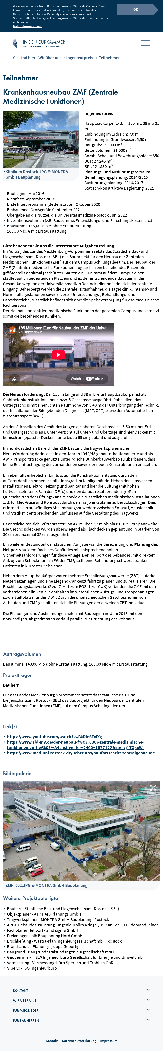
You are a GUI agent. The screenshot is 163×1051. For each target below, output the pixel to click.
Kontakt (52, 1040)
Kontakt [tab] (20, 990)
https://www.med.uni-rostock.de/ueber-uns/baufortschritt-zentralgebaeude (81, 753)
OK (135, 9)
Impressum (108, 1040)
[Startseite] (15, 43)
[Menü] (145, 43)
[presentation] (17, 830)
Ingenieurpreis (79, 57)
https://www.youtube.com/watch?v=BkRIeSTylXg (55, 736)
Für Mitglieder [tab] (26, 1010)
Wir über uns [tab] (24, 1000)
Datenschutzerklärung (79, 1040)
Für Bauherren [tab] (26, 1020)
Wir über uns (49, 57)
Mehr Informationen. (27, 26)
